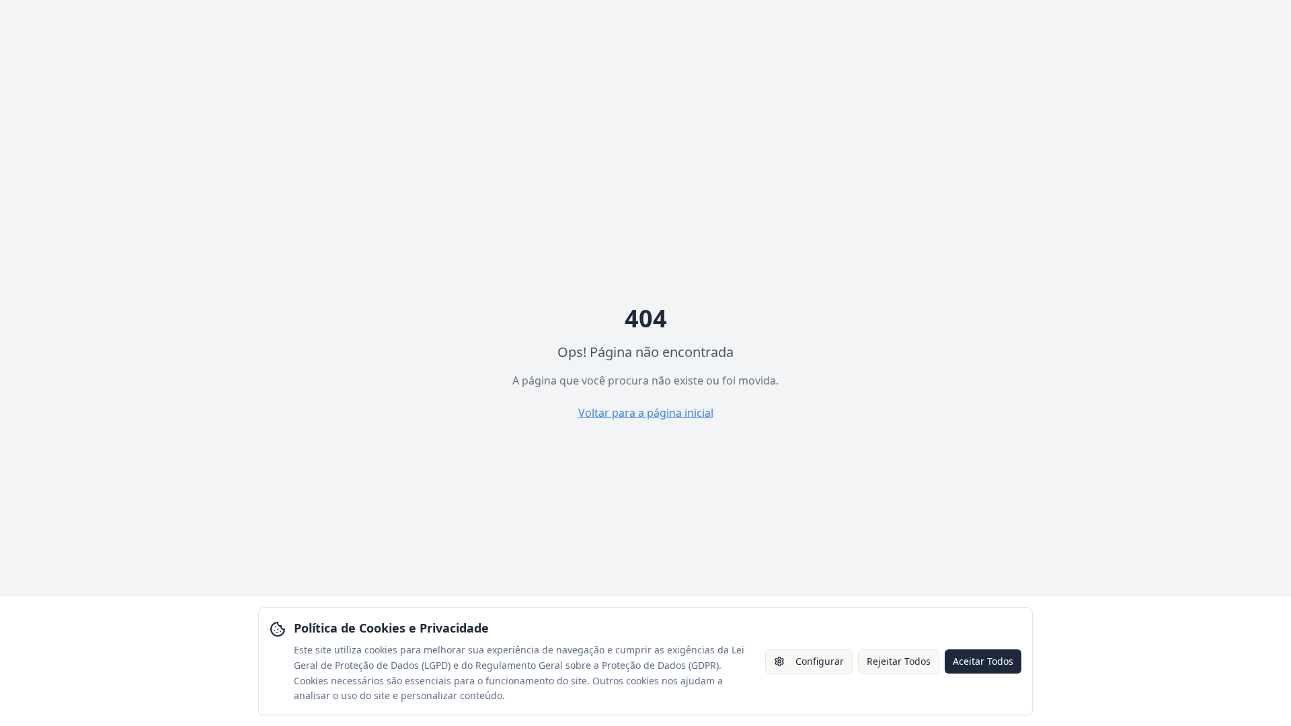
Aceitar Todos (983, 661)
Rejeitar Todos (899, 661)
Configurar (819, 661)
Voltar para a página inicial (645, 412)
